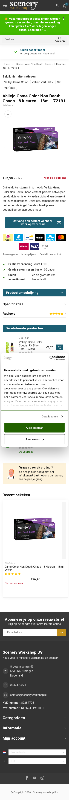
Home (6, 64)
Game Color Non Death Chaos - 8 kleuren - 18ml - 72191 (35, 568)
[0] (64, 5)
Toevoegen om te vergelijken (19, 254)
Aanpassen (32, 439)
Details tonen (50, 416)
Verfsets (9, 87)
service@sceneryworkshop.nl (28, 695)
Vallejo (8, 105)
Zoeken (59, 41)
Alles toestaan (34, 427)
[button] (57, 5)
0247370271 (18, 685)
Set (59, 82)
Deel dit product (49, 254)
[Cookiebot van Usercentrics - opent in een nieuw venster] (49, 358)
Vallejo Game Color (16, 82)
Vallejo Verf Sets (42, 82)
